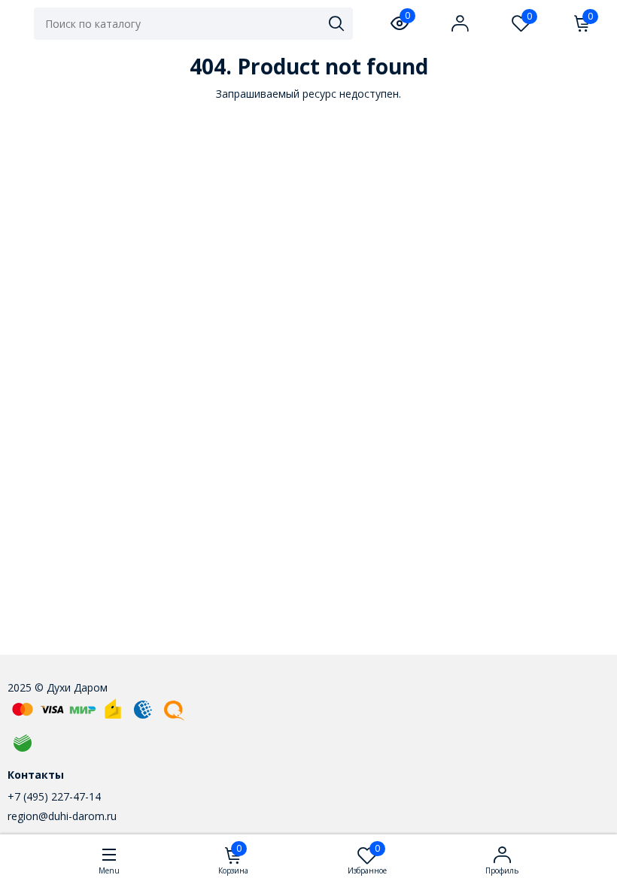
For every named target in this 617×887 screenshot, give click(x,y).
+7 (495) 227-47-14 (54, 796)
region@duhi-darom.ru (62, 816)
